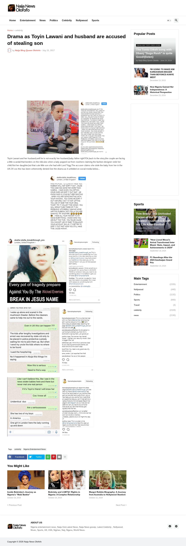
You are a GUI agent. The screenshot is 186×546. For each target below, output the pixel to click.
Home (12, 20)
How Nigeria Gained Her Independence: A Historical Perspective (162, 89)
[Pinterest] (53, 457)
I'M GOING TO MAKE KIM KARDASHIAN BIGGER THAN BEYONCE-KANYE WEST (162, 73)
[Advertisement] (66, 76)
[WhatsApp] (47, 457)
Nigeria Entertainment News (35, 449)
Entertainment (27, 20)
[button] (169, 20)
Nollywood (82, 20)
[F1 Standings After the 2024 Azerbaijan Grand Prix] (141, 260)
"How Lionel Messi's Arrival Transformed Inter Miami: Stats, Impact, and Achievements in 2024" (162, 244)
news (155, 315)
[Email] (59, 457)
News (43, 20)
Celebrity (67, 20)
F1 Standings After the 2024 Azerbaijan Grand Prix (161, 260)
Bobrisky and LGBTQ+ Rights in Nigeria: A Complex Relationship (64, 493)
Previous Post (15, 505)
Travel (155, 305)
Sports (95, 20)
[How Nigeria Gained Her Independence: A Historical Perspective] (141, 90)
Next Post (120, 505)
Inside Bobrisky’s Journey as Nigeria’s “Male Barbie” (21, 493)
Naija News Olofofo (33, 541)
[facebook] (169, 526)
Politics (54, 20)
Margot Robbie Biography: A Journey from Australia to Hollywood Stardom (107, 493)
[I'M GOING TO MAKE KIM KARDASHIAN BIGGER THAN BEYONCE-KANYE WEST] (141, 72)
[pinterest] (176, 526)
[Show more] (64, 457)
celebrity (19, 30)
